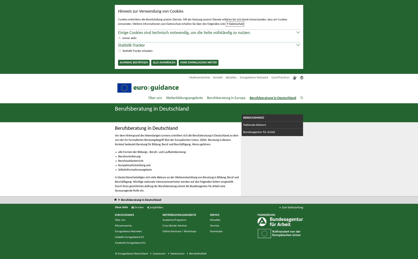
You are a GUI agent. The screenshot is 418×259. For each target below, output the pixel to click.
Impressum (159, 253)
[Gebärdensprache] (294, 78)
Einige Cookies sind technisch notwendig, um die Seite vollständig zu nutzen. (184, 33)
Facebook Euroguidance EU (130, 243)
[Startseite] (115, 200)
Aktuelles (231, 77)
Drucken (139, 207)
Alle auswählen (164, 62)
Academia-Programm (174, 220)
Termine (214, 225)
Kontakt (218, 77)
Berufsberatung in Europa (226, 98)
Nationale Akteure (254, 125)
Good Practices (280, 77)
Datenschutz (236, 24)
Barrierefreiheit (198, 253)
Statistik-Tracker (131, 45)
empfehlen (156, 207)
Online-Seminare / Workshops (179, 231)
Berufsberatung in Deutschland (273, 98)
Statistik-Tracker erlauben (137, 51)
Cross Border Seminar (174, 225)
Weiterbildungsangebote (184, 98)
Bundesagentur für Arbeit (259, 132)
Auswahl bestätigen (134, 62)
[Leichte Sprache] (301, 78)
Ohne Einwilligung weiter (198, 62)
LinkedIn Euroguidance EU (129, 237)
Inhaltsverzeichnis (199, 77)
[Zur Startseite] (147, 87)
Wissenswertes (123, 225)
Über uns (155, 98)
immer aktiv (129, 38)
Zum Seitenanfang (292, 207)
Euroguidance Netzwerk (254, 77)
